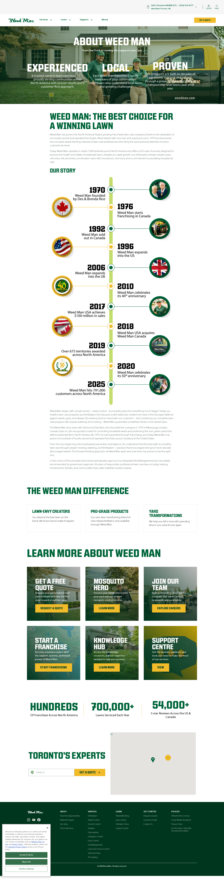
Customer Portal (150, 820)
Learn (119, 812)
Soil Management (95, 845)
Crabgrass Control (95, 837)
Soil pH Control (94, 824)
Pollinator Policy (122, 824)
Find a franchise (66, 828)
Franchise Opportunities (70, 816)
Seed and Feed (94, 853)
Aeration (91, 828)
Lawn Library (121, 820)
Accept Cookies (26, 855)
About (63, 812)
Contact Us (148, 824)
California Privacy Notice (17, 847)
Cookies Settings (26, 869)
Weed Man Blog (122, 816)
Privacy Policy (177, 824)
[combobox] (51, 772)
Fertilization (92, 816)
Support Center (122, 828)
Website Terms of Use (180, 816)
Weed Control (93, 820)
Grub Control (93, 841)
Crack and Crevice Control (99, 849)
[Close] (47, 828)
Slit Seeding (93, 857)
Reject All (26, 862)
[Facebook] (38, 819)
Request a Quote (150, 816)
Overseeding (93, 832)
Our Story (64, 824)
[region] (26, 850)
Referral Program (67, 820)
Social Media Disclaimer (181, 820)
